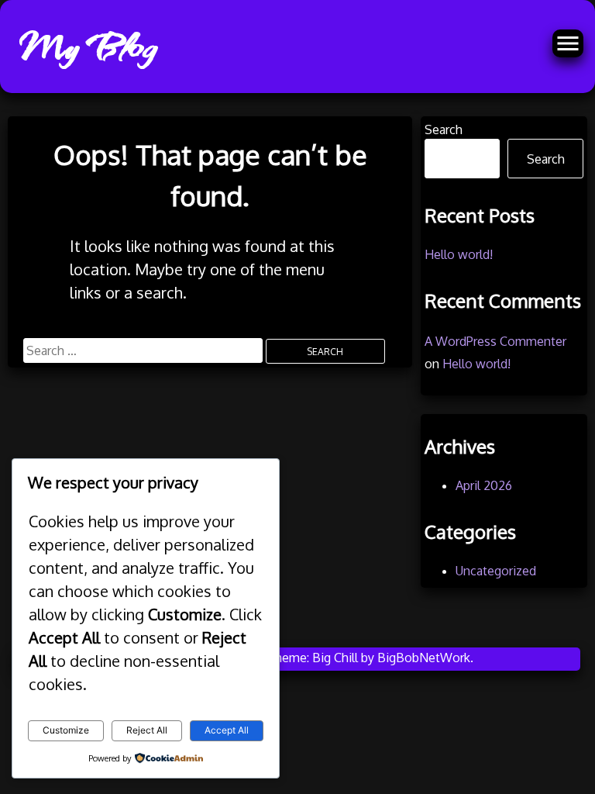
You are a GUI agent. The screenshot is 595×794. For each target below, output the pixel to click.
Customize (66, 730)
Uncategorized (496, 570)
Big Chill (335, 657)
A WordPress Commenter (495, 341)
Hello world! (459, 254)
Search (444, 129)
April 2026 (484, 485)
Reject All (146, 730)
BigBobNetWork (423, 657)
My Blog (87, 46)
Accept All (227, 730)
